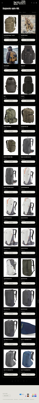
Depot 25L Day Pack (7, 309)
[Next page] (27, 381)
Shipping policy (32, 399)
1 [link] (12, 381)
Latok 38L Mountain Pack (25, 187)
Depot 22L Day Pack (24, 309)
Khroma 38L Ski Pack (24, 217)
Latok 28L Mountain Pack (8, 217)
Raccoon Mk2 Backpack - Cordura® (9, 35)
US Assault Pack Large (24, 126)
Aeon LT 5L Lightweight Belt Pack (26, 339)
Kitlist (6, 399)
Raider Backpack (6, 65)
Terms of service (26, 399)
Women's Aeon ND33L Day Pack (9, 187)
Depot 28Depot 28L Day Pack (8, 339)
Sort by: (20, 12)
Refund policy (16, 399)
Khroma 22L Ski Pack (24, 248)
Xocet (5, 96)
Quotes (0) (38, 301)
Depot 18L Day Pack (24, 278)
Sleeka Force (23, 65)
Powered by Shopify (10, 399)
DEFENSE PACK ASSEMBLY (7, 126)
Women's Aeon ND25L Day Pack (26, 157)
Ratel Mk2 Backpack (24, 35)
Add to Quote (11, 39)
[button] (2, 3)
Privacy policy (21, 399)
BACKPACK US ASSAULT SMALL (8, 157)
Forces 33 (22, 96)
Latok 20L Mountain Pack (8, 278)
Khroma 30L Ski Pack (7, 248)
